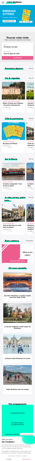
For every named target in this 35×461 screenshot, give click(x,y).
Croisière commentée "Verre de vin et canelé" (12, 185)
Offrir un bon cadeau (17, 261)
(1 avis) (8, 108)
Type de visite (7, 51)
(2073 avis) (9, 230)
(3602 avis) (9, 147)
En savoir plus (29, 240)
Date (5, 44)
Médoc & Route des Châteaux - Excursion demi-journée (13, 104)
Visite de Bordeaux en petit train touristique (12, 226)
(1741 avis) (9, 189)
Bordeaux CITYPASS (10, 143)
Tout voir (31, 68)
